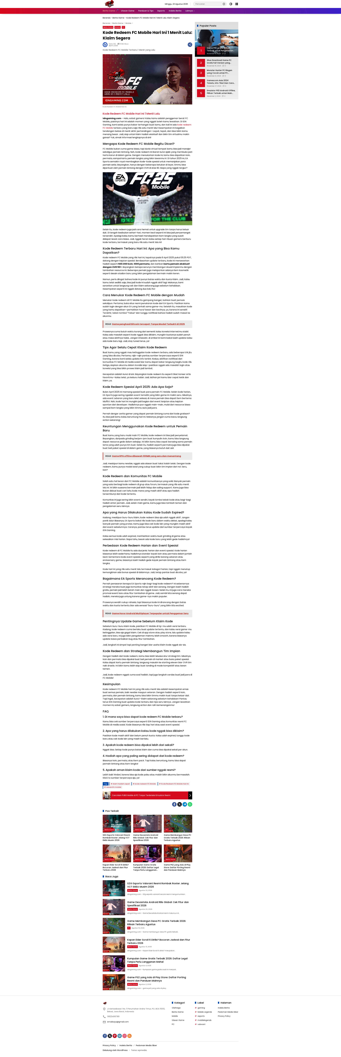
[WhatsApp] (190, 804)
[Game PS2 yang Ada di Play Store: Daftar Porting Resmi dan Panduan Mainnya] (178, 853)
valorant (201, 1024)
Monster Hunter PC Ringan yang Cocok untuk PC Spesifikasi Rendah (219, 71)
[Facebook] (174, 804)
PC (123, 27)
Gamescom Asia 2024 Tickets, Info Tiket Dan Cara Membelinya (220, 81)
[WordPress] (119, 1036)
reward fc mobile (113, 787)
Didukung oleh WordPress (115, 1050)
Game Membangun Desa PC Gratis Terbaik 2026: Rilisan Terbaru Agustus (177, 838)
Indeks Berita (224, 1007)
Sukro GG (112, 44)
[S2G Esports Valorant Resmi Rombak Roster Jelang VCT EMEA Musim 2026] (117, 824)
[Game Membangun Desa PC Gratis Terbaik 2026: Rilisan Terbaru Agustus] (178, 824)
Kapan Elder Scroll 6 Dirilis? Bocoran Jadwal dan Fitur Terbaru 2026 (116, 867)
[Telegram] (184, 804)
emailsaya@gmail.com (118, 1021)
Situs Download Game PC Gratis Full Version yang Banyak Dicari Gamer (219, 61)
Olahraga (176, 1007)
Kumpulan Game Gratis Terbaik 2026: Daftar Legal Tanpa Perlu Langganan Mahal (146, 867)
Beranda (106, 17)
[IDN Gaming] (109, 4)
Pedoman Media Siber (228, 1012)
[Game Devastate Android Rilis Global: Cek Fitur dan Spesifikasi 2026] (147, 824)
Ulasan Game (178, 1020)
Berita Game (118, 17)
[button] (224, 4)
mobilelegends (204, 1020)
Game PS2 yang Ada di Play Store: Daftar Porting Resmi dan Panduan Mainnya (177, 867)
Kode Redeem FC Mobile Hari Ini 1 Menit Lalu (131, 113)
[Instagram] (124, 1036)
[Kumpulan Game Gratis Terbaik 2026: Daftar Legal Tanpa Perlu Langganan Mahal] (147, 853)
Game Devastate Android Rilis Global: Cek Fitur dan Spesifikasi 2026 (145, 838)
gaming (201, 1007)
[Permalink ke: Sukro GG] (106, 44)
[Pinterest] (115, 1036)
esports (201, 1016)
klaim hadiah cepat (121, 784)
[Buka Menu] (236, 4)
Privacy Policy (224, 1016)
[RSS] (129, 1036)
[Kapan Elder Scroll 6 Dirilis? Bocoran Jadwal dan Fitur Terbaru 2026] (117, 853)
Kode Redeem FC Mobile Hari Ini (175, 784)
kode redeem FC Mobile (145, 784)
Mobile (117, 27)
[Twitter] (179, 804)
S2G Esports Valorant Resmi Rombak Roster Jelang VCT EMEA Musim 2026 (116, 838)
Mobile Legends (205, 1012)
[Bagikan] (190, 44)
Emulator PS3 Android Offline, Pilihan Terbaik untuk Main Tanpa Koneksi (221, 91)
